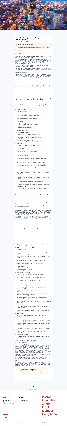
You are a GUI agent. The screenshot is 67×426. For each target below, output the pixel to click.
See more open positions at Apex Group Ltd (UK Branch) (33, 378)
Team (20, 396)
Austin (46, 404)
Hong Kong (49, 414)
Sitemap (39, 422)
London (47, 407)
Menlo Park (49, 400)
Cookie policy (36, 389)
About (4, 396)
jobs (18, 31)
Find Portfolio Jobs (8, 403)
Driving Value (22, 399)
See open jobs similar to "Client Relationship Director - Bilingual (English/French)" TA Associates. (33, 47)
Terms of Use (34, 422)
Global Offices (7, 400)
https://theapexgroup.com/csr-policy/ (26, 355)
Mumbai (47, 410)
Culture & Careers (8, 402)
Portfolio (21, 397)
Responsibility (7, 399)
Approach (6, 397)
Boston (46, 397)
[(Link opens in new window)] (42, 422)
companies (10, 31)
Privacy (29, 422)
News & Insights (23, 400)
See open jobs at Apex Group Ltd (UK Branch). (28, 370)
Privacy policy (31, 389)
